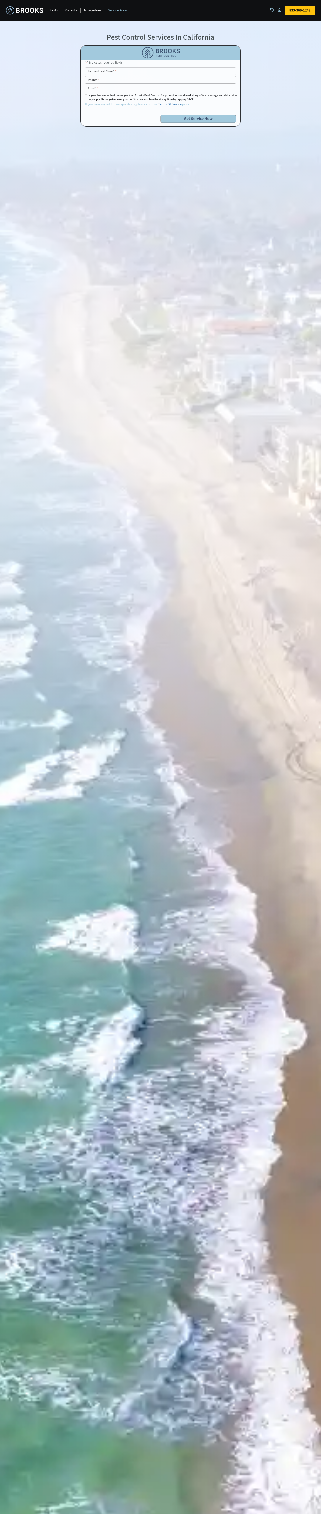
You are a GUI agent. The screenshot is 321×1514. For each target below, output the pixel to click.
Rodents (71, 10)
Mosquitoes (92, 10)
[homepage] (24, 10)
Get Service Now (198, 119)
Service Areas (118, 10)
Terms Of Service (169, 104)
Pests (53, 10)
